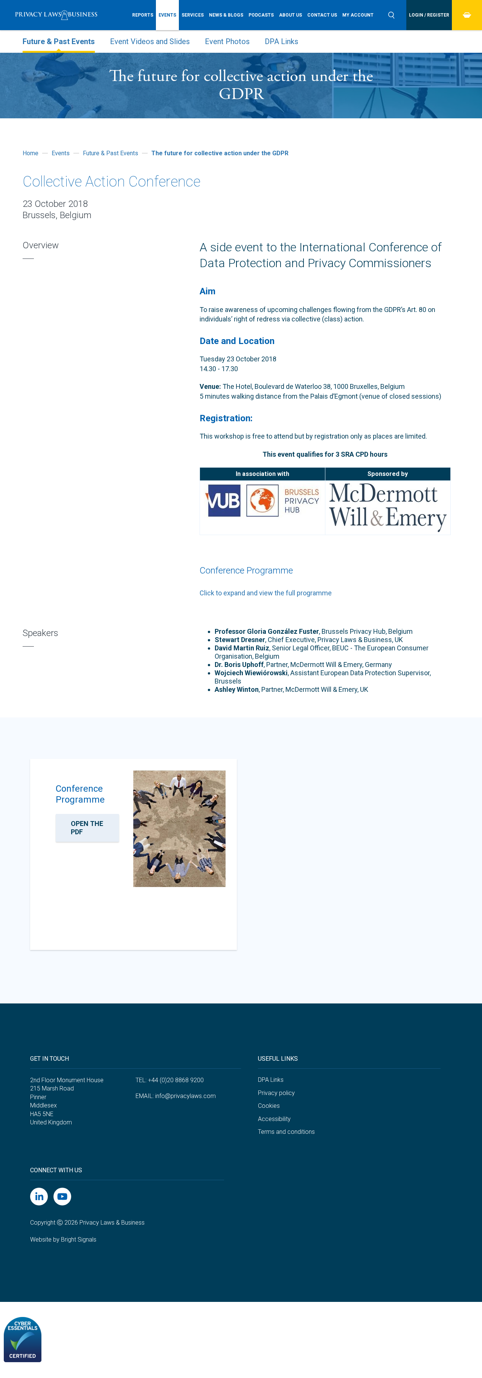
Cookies (269, 1105)
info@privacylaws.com (185, 1096)
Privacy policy (276, 1093)
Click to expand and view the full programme (266, 593)
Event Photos (227, 41)
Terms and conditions (286, 1131)
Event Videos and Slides (150, 41)
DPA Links (281, 41)
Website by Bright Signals (63, 1239)
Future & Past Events (59, 41)
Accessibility (274, 1119)
